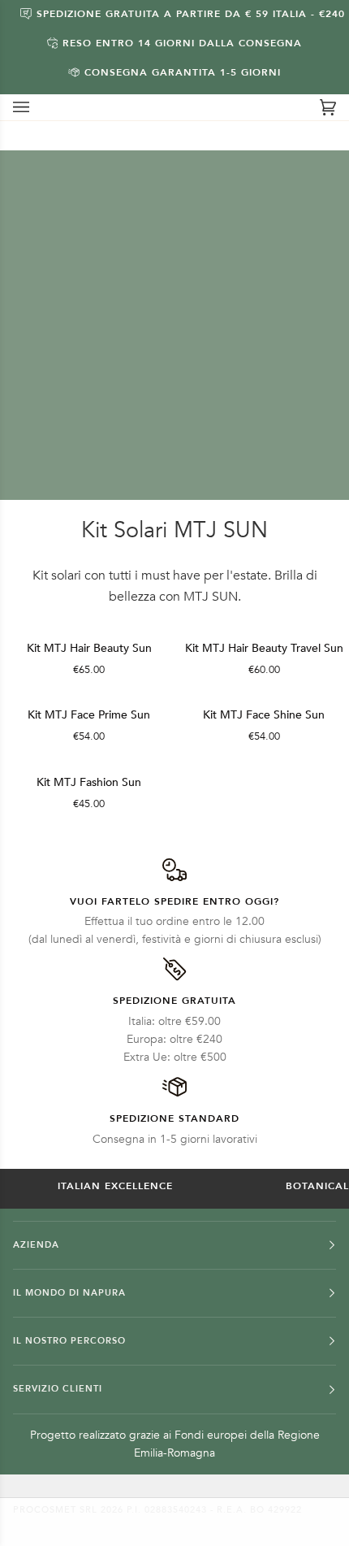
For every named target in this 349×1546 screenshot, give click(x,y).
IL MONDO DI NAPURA (69, 1293)
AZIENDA (36, 1245)
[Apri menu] (37, 107)
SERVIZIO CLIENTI (57, 1389)
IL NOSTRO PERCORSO (69, 1341)
